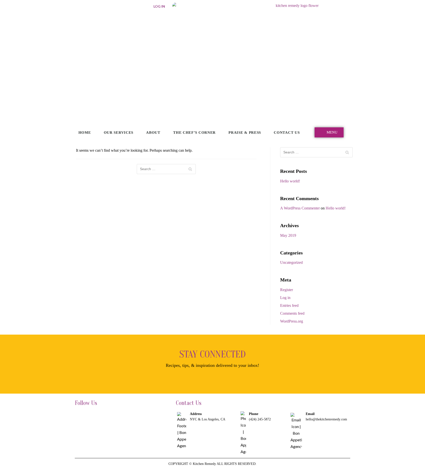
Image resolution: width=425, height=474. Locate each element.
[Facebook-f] (80, 416)
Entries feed (289, 305)
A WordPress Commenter (300, 208)
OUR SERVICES (118, 132)
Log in (285, 298)
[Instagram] (94, 416)
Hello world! (290, 181)
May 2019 (288, 235)
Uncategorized (291, 262)
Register (286, 290)
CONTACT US (287, 132)
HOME (84, 132)
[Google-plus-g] (107, 416)
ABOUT (153, 132)
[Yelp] (121, 416)
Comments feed (292, 313)
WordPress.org (291, 321)
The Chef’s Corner (194, 132)
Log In (159, 6)
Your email (165, 378)
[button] (329, 132)
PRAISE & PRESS (244, 132)
